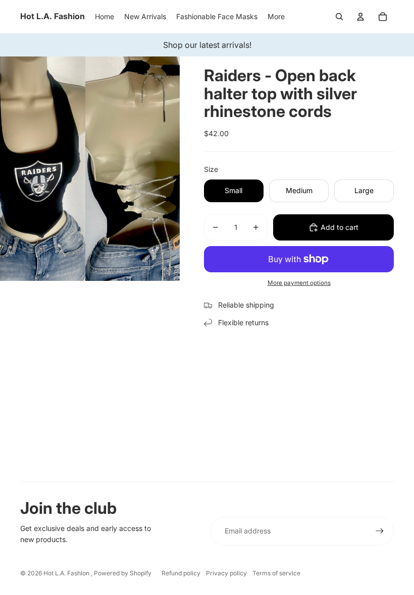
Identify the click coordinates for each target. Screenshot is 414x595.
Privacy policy (226, 573)
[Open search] (339, 17)
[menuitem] (276, 17)
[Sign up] (379, 531)
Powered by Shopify (122, 573)
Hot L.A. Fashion (67, 573)
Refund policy (181, 573)
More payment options (299, 282)
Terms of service (276, 573)
